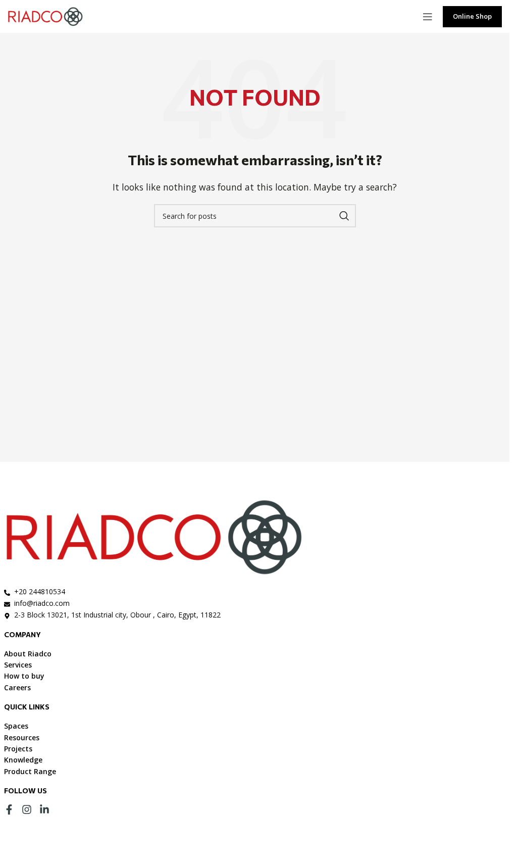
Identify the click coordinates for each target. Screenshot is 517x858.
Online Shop (472, 16)
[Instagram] (27, 809)
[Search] (344, 215)
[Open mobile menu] (428, 17)
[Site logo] (45, 15)
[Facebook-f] (9, 809)
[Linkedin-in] (44, 809)
